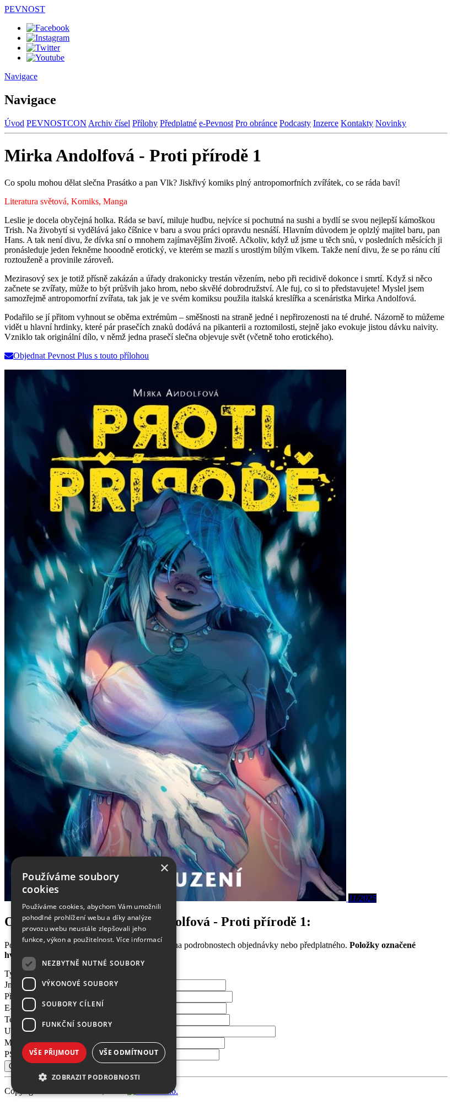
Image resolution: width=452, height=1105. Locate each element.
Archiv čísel (109, 123)
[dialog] (93, 975)
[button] (93, 1076)
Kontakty (357, 123)
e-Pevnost (216, 123)
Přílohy (145, 123)
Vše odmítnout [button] (128, 1052)
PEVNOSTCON (56, 123)
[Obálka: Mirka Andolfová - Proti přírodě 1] (176, 898)
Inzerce (325, 123)
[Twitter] (43, 47)
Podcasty (295, 123)
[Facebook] (47, 27)
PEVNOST (24, 9)
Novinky (390, 123)
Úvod (14, 123)
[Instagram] (47, 37)
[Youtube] (45, 57)
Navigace (20, 76)
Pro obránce (256, 123)
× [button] (164, 868)
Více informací (139, 939)
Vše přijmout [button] (54, 1052)
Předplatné (178, 123)
